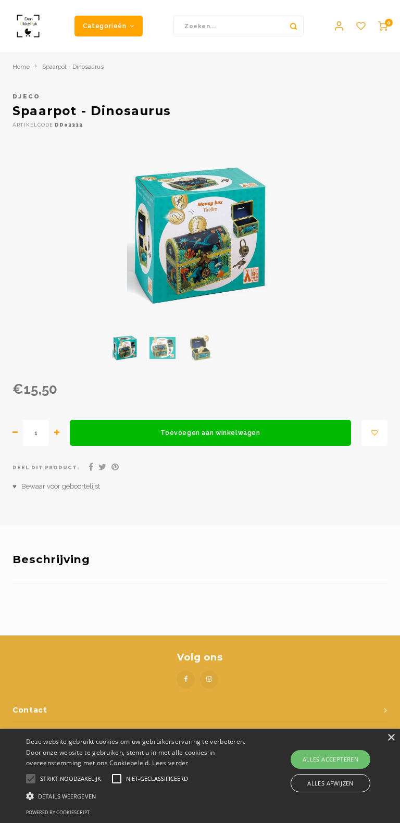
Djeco (26, 96)
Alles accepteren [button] (330, 759)
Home (21, 66)
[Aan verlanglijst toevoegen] (374, 433)
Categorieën (105, 26)
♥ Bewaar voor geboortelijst (56, 486)
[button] (139, 796)
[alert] (200, 776)
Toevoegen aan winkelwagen (210, 433)
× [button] (391, 738)
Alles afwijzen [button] (330, 783)
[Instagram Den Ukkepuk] (209, 679)
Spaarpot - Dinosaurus (73, 66)
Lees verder (170, 762)
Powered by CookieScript (58, 812)
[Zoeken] (293, 26)
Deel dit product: (46, 467)
